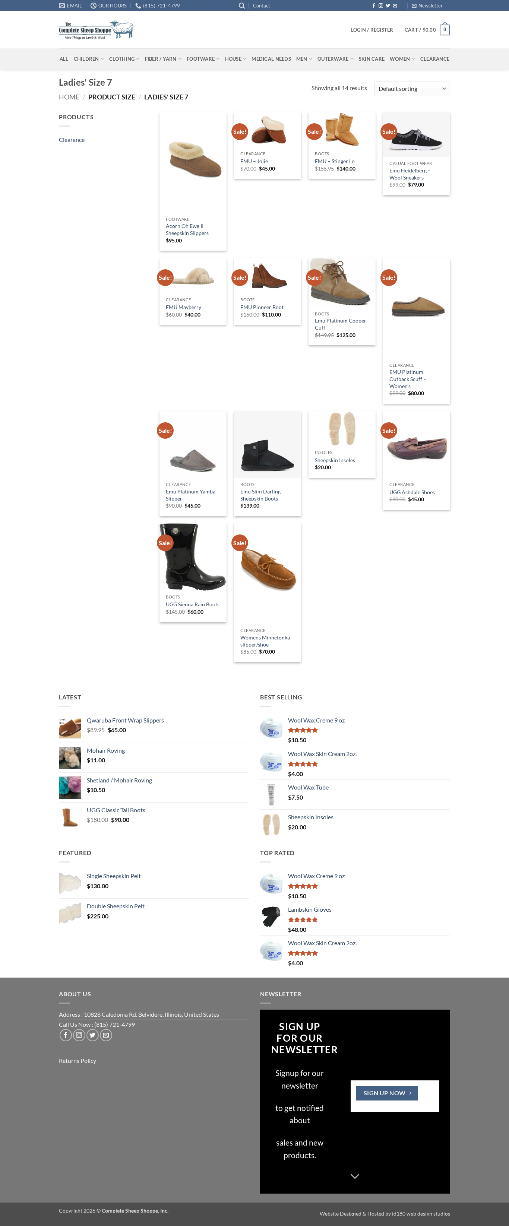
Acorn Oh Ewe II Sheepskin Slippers (187, 229)
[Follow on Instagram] (381, 6)
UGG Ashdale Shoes (412, 492)
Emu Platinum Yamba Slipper (190, 495)
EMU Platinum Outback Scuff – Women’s (407, 379)
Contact (261, 6)
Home (69, 97)
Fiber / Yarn (161, 59)
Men (301, 59)
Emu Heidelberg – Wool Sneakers (410, 174)
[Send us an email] (395, 6)
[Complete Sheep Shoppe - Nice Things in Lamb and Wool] (96, 30)
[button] (242, 5)
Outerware (332, 59)
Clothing (122, 59)
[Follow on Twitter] (388, 6)
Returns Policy (77, 1060)
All (64, 59)
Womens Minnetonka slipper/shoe (265, 641)
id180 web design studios (421, 1213)
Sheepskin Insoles (335, 460)
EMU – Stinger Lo (335, 161)
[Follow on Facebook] (374, 6)
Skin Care (372, 59)
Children (86, 59)
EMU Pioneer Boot (262, 307)
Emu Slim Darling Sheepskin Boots (260, 495)
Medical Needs (271, 59)
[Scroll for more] (355, 1176)
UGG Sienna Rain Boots (192, 604)
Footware (201, 59)
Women (400, 59)
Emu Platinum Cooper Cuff (340, 324)
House (233, 59)
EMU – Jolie (254, 161)
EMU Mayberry (183, 307)
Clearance (434, 59)
